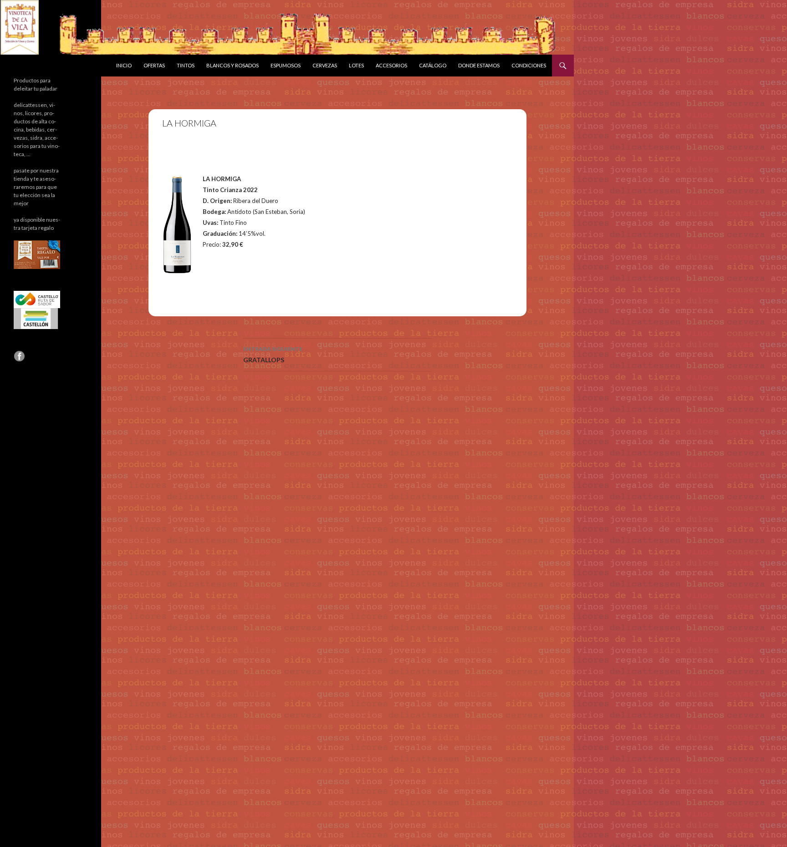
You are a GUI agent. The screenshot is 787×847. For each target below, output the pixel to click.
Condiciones (528, 65)
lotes (356, 65)
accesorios (391, 65)
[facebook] (19, 355)
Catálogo (432, 65)
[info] (37, 254)
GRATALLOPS (272, 354)
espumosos (286, 65)
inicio (124, 65)
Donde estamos (479, 65)
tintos (185, 65)
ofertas (154, 65)
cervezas (324, 65)
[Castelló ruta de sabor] (37, 298)
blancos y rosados (232, 65)
